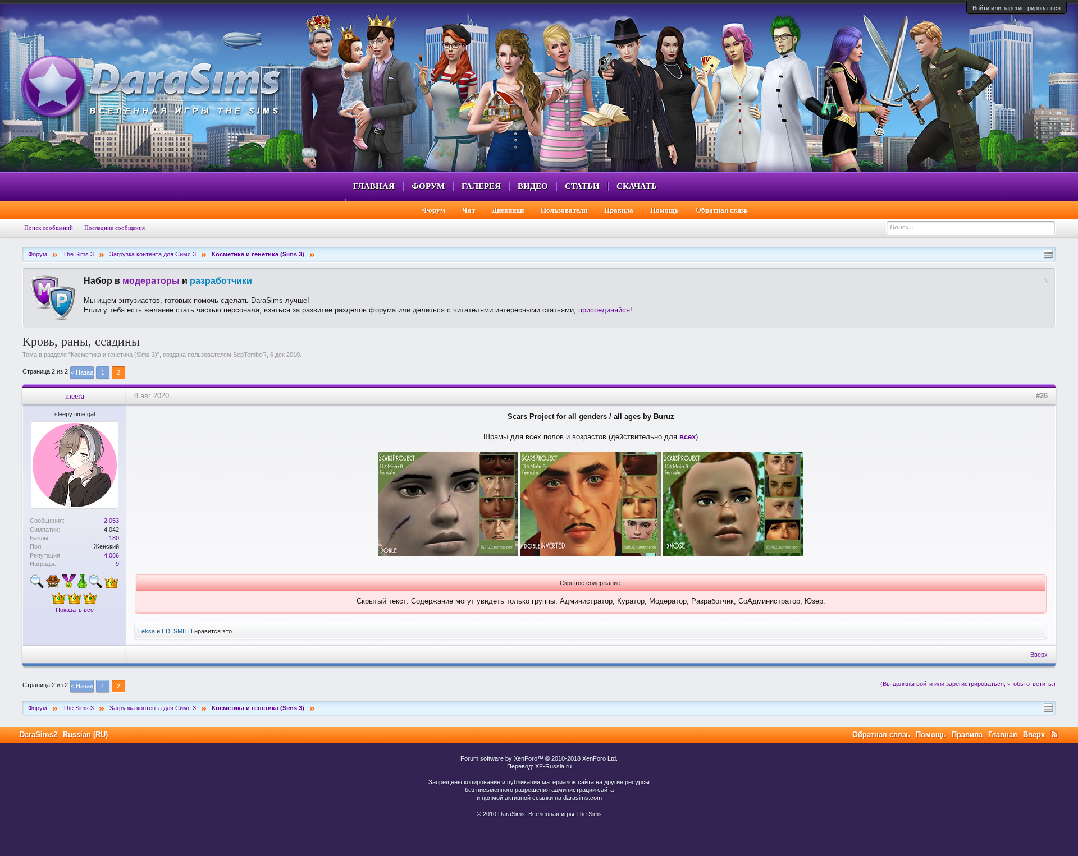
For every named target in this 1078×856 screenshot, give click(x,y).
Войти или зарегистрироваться (1016, 7)
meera (74, 396)
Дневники (508, 210)
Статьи (582, 186)
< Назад (82, 372)
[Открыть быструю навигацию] (1048, 254)
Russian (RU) (85, 734)
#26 (1042, 396)
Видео (533, 186)
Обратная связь (722, 210)
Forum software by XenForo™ (539, 758)
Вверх (1039, 654)
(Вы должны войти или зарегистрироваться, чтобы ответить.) (968, 683)
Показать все (75, 609)
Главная (374, 186)
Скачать (636, 186)
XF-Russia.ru (553, 766)
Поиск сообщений (48, 227)
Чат (468, 210)
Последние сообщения (114, 227)
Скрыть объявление (1046, 281)
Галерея (481, 186)
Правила (618, 210)
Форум (428, 186)
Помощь (664, 210)
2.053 (111, 520)
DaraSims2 (38, 734)
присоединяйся (604, 310)
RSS (1054, 734)
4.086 (111, 555)
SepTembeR (250, 354)
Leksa (146, 631)
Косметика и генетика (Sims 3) (114, 354)
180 (114, 538)
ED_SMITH (177, 631)
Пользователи (564, 210)
